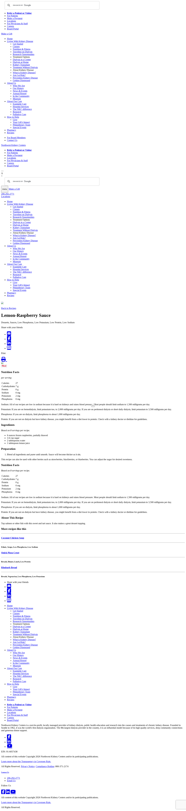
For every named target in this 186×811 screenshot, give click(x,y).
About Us (11, 83)
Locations (11, 21)
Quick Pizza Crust (10, 552)
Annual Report (19, 93)
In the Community (21, 96)
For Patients (12, 16)
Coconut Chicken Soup (12, 538)
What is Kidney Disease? (24, 72)
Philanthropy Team (21, 125)
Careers (10, 26)
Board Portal (13, 29)
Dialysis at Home (21, 62)
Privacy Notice (28, 766)
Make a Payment (14, 18)
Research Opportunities (23, 54)
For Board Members (16, 137)
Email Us (11, 780)
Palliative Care (19, 114)
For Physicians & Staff (17, 23)
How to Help (13, 117)
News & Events (20, 91)
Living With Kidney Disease (20, 41)
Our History (18, 88)
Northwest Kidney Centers (13, 145)
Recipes (10, 132)
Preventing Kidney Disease (25, 78)
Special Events (19, 127)
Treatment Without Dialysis (25, 67)
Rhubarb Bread (9, 567)
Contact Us (12, 140)
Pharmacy (11, 130)
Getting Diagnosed (21, 80)
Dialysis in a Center (22, 59)
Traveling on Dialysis (22, 51)
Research (17, 112)
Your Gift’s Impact (21, 122)
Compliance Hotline (45, 766)
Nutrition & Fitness (21, 49)
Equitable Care (19, 104)
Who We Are (19, 85)
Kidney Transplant (21, 65)
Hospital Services (21, 106)
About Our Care (14, 101)
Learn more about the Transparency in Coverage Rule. (26, 761)
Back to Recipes (8, 308)
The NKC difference (22, 109)
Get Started (18, 44)
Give (15, 119)
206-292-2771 (7, 194)
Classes (16, 46)
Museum (17, 98)
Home (10, 38)
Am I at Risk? (19, 75)
